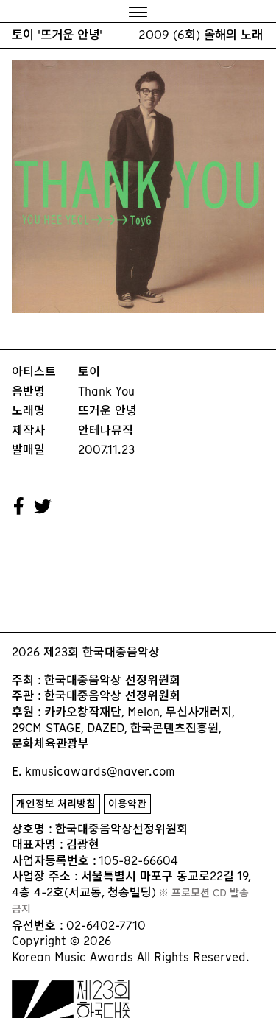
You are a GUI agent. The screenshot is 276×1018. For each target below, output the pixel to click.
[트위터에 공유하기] (43, 507)
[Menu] (138, 11)
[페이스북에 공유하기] (19, 507)
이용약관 (127, 804)
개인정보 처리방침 (56, 804)
